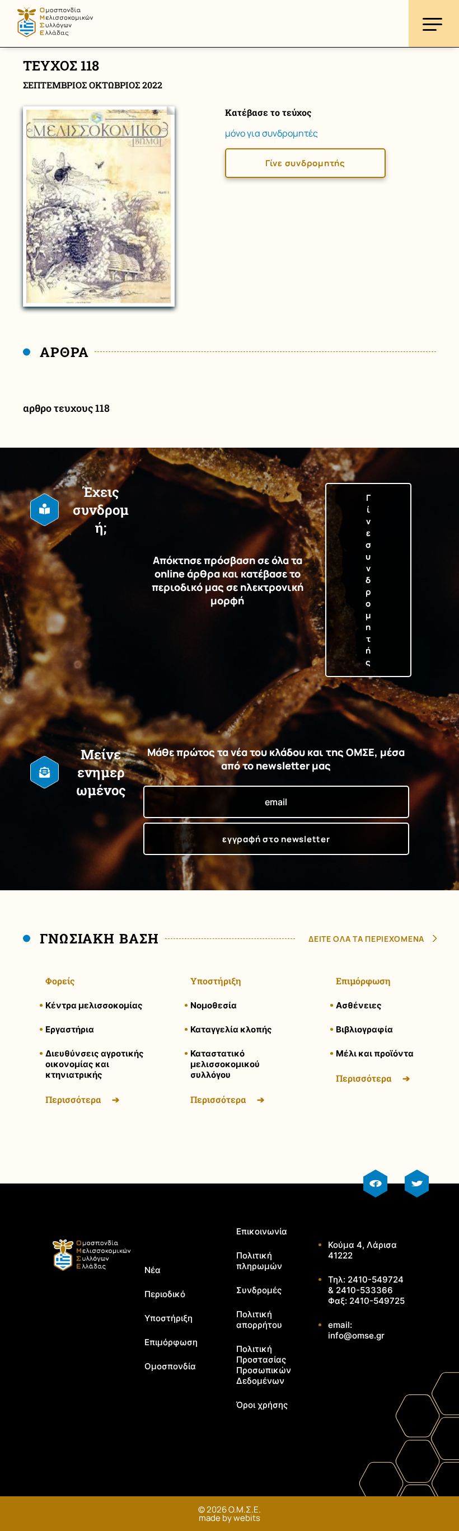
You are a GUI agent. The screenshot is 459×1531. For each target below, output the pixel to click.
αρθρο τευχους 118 (66, 408)
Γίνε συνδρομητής (305, 163)
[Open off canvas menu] (434, 23)
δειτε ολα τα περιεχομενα (366, 938)
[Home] (55, 41)
